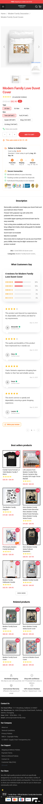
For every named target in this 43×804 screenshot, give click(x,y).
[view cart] (40, 6)
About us (5, 727)
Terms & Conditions (8, 730)
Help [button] (39, 801)
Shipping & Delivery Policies (11, 750)
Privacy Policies (7, 733)
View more (21, 593)
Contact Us (5, 759)
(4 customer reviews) (19, 97)
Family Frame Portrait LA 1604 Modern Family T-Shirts (11, 472)
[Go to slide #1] (15, 79)
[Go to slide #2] (27, 79)
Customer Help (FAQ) (9, 762)
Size (4, 112)
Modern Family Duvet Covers (12, 17)
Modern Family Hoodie (30, 580)
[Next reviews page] (38, 430)
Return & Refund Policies (10, 756)
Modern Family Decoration (18, 14)
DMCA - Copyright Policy (10, 736)
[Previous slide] (4, 46)
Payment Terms (7, 753)
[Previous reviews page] (28, 430)
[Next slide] (38, 46)
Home (3, 14)
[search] (36, 6)
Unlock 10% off (4, 794)
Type (4, 105)
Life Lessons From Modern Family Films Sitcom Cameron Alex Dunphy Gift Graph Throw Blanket (31, 474)
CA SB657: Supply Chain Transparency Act (16, 740)
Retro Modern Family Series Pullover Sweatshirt (30, 549)
